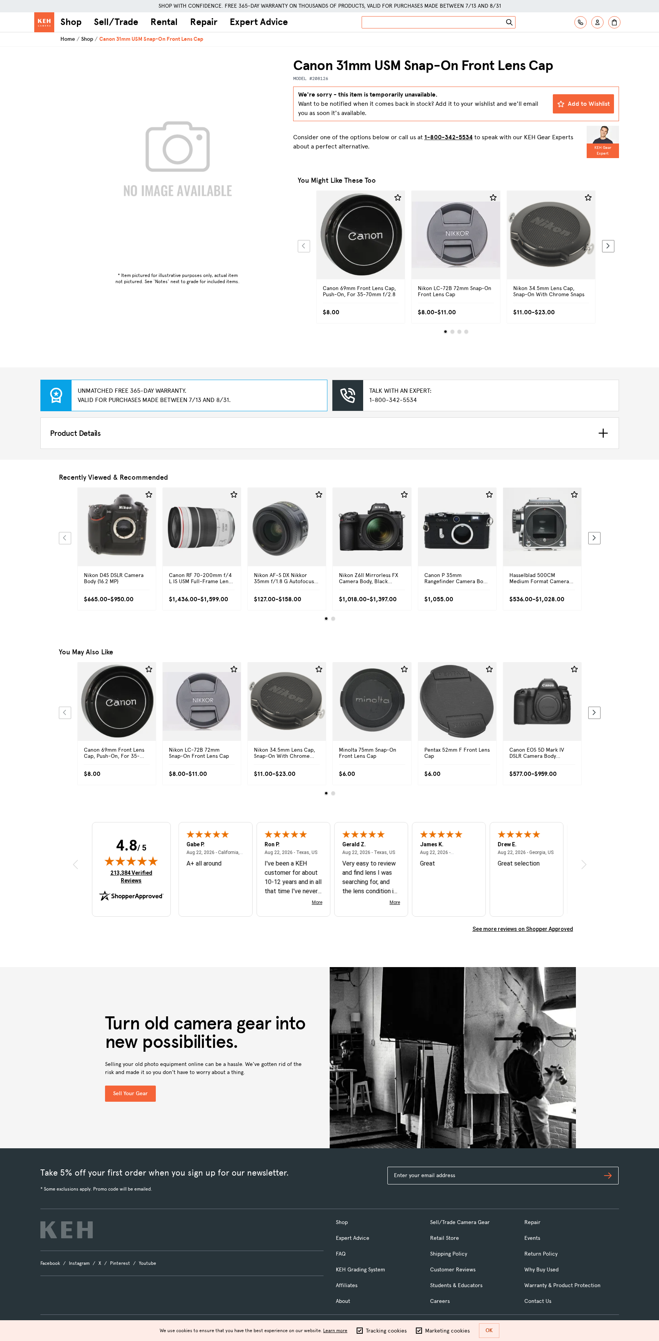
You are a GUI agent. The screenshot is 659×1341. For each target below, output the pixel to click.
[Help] (580, 22)
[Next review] (584, 864)
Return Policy (540, 1254)
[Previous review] (75, 864)
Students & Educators (456, 1285)
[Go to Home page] (44, 22)
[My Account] (597, 22)
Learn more (335, 1330)
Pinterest (120, 1263)
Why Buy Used (541, 1269)
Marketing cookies (447, 1331)
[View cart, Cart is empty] (614, 22)
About (343, 1301)
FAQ (340, 1254)
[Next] (608, 246)
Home (67, 39)
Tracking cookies (386, 1331)
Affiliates (346, 1285)
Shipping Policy (448, 1254)
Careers (440, 1301)
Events (532, 1238)
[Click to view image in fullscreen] (178, 163)
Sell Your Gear (130, 1093)
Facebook (50, 1263)
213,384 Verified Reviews (133, 876)
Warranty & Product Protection (562, 1285)
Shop (71, 22)
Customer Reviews (452, 1269)
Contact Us (537, 1301)
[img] (131, 861)
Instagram (79, 1263)
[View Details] (361, 243)
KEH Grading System (360, 1269)
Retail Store (444, 1238)
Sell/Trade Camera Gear (460, 1222)
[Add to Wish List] (398, 198)
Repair (203, 22)
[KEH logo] (66, 1229)
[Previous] (304, 246)
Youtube (147, 1263)
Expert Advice (259, 22)
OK (489, 1330)
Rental (164, 22)
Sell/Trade (116, 22)
